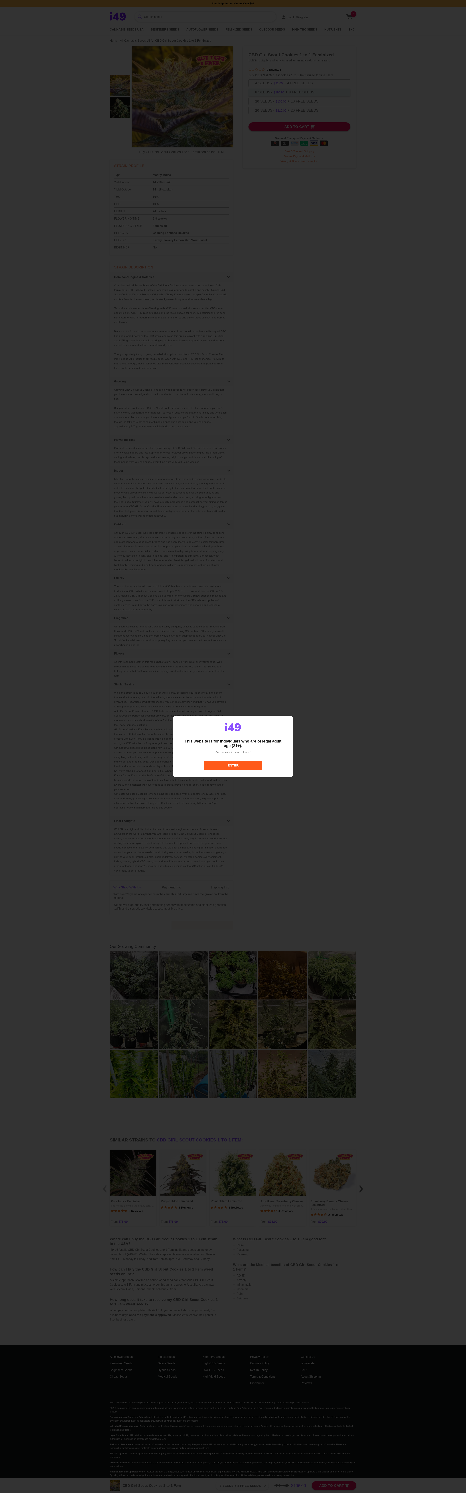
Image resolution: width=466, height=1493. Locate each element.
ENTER (233, 765)
